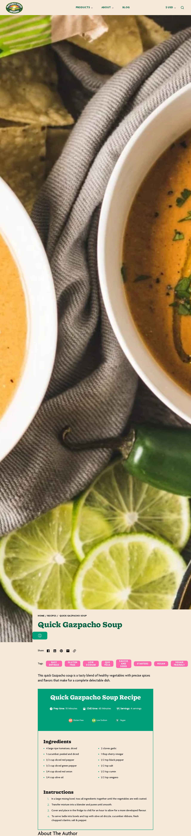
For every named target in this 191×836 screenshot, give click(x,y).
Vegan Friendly (179, 663)
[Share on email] (68, 651)
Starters (142, 664)
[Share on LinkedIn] (54, 651)
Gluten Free (72, 663)
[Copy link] (74, 651)
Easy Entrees (54, 663)
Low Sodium (91, 663)
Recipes (51, 616)
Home (41, 616)
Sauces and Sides (123, 664)
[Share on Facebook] (48, 651)
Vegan (161, 664)
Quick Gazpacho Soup (73, 616)
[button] (182, 7)
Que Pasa (107, 663)
